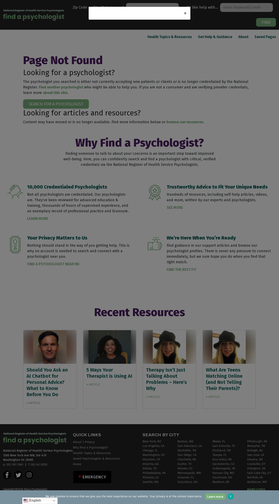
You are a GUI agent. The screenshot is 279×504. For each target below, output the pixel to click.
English (34, 500)
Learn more (215, 496)
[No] (274, 497)
